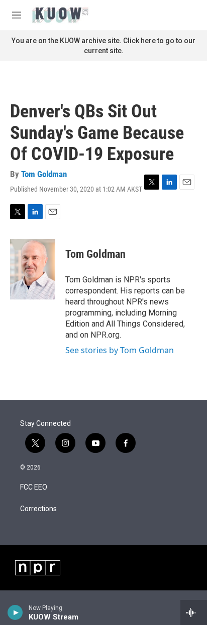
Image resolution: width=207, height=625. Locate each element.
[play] (15, 612)
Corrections (38, 509)
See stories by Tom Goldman (119, 350)
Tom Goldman (44, 174)
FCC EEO (33, 487)
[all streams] (193, 612)
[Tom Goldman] (32, 269)
